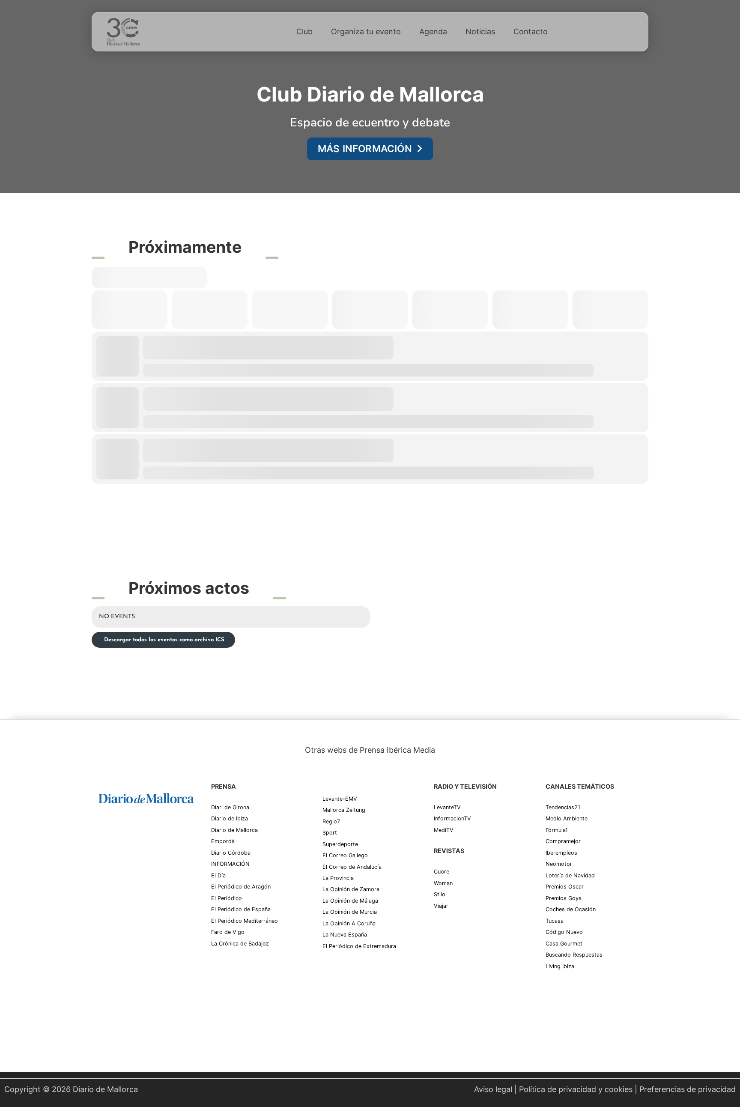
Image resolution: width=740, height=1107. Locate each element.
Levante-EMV (339, 799)
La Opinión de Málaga (350, 901)
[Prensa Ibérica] (130, 832)
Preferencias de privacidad (687, 1089)
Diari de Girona (230, 807)
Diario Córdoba (231, 853)
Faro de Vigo (228, 932)
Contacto (530, 31)
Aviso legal (493, 1089)
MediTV (444, 830)
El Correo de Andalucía (352, 867)
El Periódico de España (241, 909)
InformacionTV (452, 818)
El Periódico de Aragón (241, 886)
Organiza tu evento (366, 31)
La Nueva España (344, 934)
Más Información (365, 148)
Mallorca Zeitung (343, 810)
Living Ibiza (560, 966)
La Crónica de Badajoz (240, 943)
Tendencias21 (563, 807)
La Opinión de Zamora (350, 889)
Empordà (223, 841)
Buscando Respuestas (574, 954)
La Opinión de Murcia (349, 912)
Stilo (439, 894)
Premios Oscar (565, 886)
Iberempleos (561, 853)
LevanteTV (447, 807)
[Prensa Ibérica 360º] (146, 886)
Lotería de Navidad (570, 875)
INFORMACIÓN (230, 864)
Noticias (480, 31)
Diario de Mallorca (234, 830)
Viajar (441, 906)
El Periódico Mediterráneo (244, 921)
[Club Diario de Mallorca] (123, 31)
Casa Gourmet (564, 943)
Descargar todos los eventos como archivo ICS (163, 640)
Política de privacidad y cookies (576, 1089)
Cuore (441, 871)
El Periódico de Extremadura (359, 946)
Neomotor (559, 864)
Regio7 (331, 821)
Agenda (433, 31)
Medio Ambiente (567, 818)
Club (304, 31)
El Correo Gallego (345, 855)
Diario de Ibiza (229, 818)
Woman (443, 883)
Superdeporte (340, 844)
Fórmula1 (557, 830)
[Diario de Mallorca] (146, 797)
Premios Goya (564, 898)
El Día (218, 875)
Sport (329, 832)
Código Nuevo (564, 932)
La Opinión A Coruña (349, 923)
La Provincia (338, 878)
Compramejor (563, 841)
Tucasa (555, 921)
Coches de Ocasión (571, 909)
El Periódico (226, 898)
